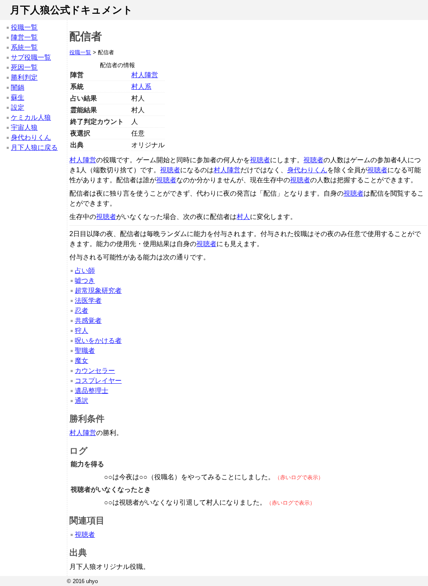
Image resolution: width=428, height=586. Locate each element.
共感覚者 (88, 320)
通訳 (81, 400)
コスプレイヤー (98, 380)
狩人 (81, 330)
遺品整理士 (91, 390)
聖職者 (85, 350)
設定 (17, 107)
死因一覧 (24, 67)
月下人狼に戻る (34, 147)
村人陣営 (144, 74)
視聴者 (260, 159)
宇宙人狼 (24, 127)
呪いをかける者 (98, 340)
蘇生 (17, 97)
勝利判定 (24, 77)
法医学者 (88, 300)
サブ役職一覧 (31, 57)
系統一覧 (24, 47)
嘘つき (85, 280)
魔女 (81, 360)
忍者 (81, 310)
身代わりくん (31, 137)
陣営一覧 (24, 37)
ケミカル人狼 (31, 117)
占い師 (85, 270)
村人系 (141, 86)
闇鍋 (17, 87)
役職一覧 (24, 27)
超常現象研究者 (98, 290)
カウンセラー (95, 370)
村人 (243, 216)
